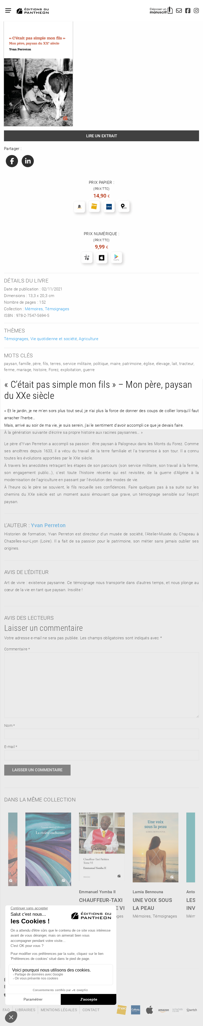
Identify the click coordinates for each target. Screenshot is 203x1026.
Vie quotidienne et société (53, 338)
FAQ (6, 1009)
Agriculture (88, 338)
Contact (90, 1009)
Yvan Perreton (48, 525)
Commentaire (17, 648)
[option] (102, 864)
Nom (9, 725)
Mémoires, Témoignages (47, 308)
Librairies (25, 1009)
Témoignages (16, 338)
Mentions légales (59, 1009)
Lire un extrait (101, 135)
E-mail (10, 746)
